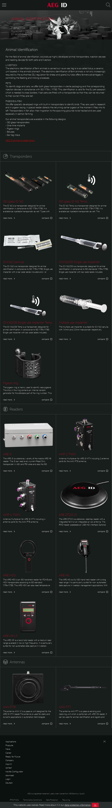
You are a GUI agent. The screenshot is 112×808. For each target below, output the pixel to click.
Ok (95, 805)
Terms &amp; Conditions (32, 799)
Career (8, 752)
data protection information (78, 804)
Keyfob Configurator (14, 771)
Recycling (66, 799)
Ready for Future (13, 756)
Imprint (9, 764)
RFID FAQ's (14, 799)
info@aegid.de (25, 34)
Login (8, 779)
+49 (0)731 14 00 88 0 (29, 31)
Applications (11, 741)
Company (10, 760)
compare (46, 218)
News (8, 749)
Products (9, 745)
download (10, 775)
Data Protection (52, 799)
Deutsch (9, 782)
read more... (8, 218)
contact (9, 767)
